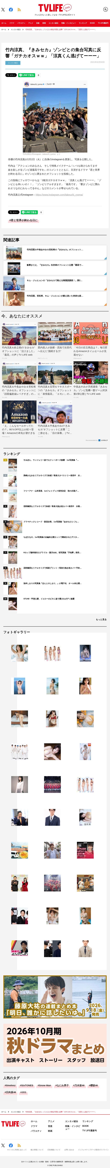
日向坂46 (11, 1092)
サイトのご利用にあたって (17, 1150)
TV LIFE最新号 (103, 23)
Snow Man (45, 1085)
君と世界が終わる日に (24, 220)
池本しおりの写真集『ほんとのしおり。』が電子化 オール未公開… (52, 583)
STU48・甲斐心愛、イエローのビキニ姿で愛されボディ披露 (48, 599)
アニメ (30, 23)
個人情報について (37, 1150)
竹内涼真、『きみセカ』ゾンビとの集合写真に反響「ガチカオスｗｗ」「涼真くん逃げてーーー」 (60, 29)
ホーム (3, 23)
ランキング (83, 23)
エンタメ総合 (53, 23)
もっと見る (101, 619)
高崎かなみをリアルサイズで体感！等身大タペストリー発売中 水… (52, 475)
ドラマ (11, 23)
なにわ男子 (63, 1085)
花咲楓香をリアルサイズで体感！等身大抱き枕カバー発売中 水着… (52, 506)
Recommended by (92, 440)
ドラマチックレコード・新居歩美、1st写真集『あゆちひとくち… (51, 522)
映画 (44, 23)
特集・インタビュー (68, 23)
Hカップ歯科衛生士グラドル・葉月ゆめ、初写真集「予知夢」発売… (52, 552)
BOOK (92, 23)
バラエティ (21, 23)
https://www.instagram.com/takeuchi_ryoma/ (59, 194)
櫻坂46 (94, 1085)
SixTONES (27, 1085)
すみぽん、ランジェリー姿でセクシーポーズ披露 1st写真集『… (51, 460)
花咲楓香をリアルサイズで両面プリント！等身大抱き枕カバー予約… (52, 568)
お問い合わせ (69, 1150)
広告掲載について (53, 1150)
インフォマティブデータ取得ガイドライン (93, 1150)
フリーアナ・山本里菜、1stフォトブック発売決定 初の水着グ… (51, 491)
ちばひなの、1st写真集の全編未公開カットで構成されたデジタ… (51, 537)
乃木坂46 (80, 1085)
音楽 (37, 23)
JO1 (24, 1092)
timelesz (11, 1085)
